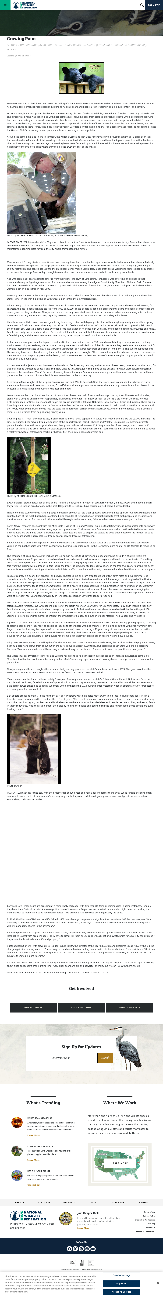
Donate (154, 5)
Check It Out (33, 1184)
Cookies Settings (121, 1275)
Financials (150, 1228)
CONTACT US (44, 1202)
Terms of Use (149, 1212)
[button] (105, 1058)
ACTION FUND (118, 1202)
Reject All (121, 1283)
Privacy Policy (149, 1216)
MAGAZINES (69, 1202)
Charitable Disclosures (145, 1220)
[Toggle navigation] (5, 5)
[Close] (157, 1282)
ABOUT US (19, 1202)
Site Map (151, 1224)
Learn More (33, 1135)
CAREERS (143, 1202)
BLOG (93, 1202)
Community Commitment (145, 1231)
